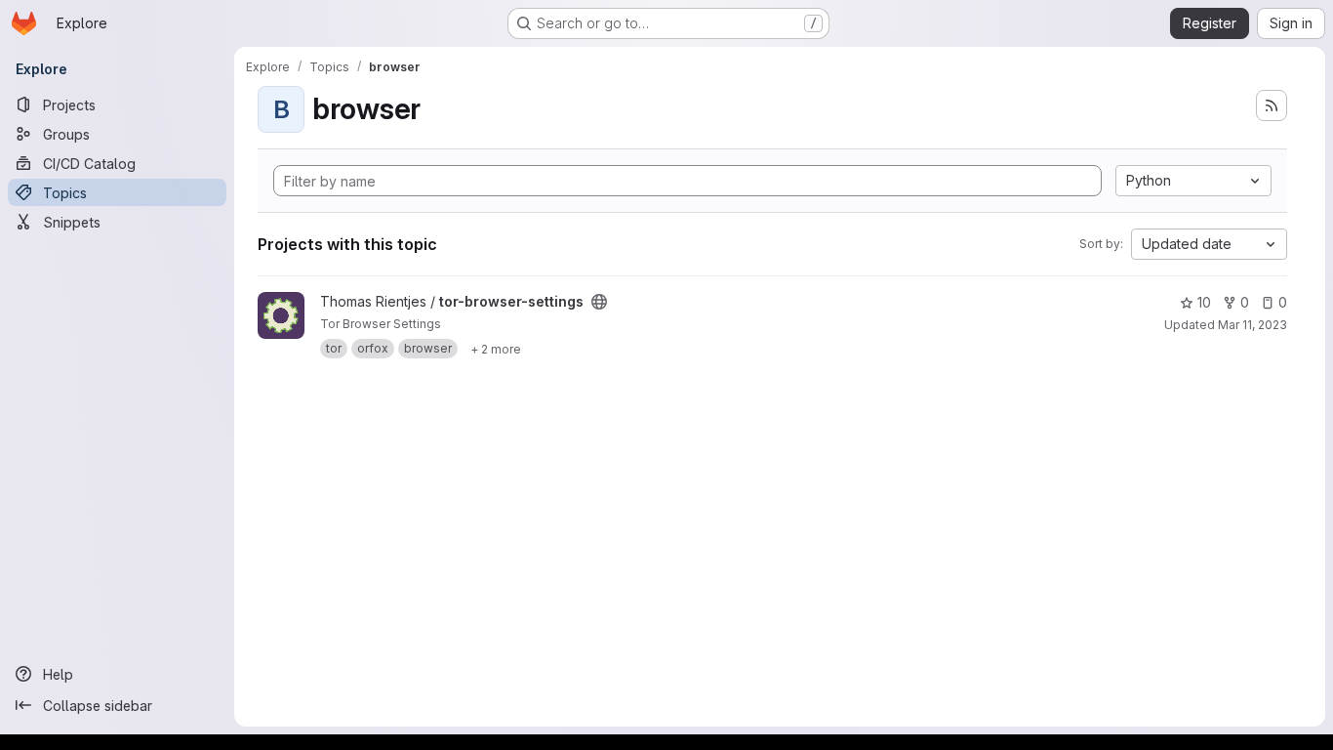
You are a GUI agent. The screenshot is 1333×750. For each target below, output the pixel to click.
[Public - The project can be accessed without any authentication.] (599, 302)
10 (1204, 302)
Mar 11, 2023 (1252, 324)
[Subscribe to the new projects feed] (1271, 105)
